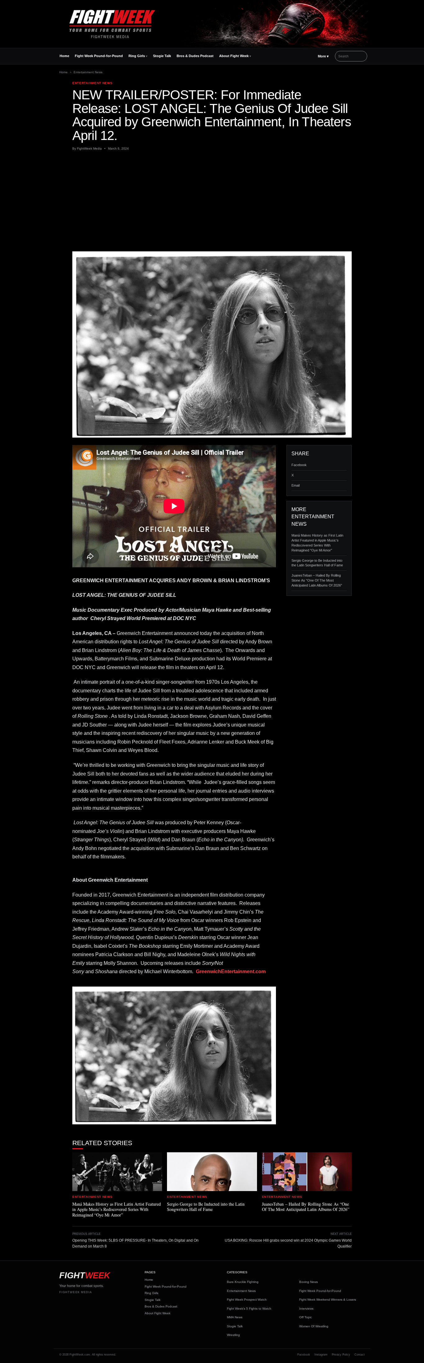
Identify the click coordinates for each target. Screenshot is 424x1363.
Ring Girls (137, 56)
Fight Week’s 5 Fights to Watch (249, 1308)
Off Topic (305, 1317)
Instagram (320, 1354)
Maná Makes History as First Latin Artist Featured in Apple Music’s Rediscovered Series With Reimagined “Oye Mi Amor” (317, 542)
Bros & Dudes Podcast (195, 56)
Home (64, 56)
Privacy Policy (341, 1354)
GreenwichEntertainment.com (231, 971)
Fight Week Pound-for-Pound (99, 56)
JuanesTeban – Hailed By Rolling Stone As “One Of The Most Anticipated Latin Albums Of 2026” (316, 580)
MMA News (234, 1317)
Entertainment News (88, 72)
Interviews (306, 1308)
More (323, 56)
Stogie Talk (162, 56)
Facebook (299, 465)
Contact (359, 1354)
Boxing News (308, 1282)
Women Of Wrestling (313, 1326)
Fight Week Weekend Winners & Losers (327, 1299)
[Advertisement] (212, 201)
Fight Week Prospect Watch (247, 1299)
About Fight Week (234, 56)
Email (295, 485)
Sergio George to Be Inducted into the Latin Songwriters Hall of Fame (317, 563)
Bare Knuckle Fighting (243, 1282)
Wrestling (233, 1335)
